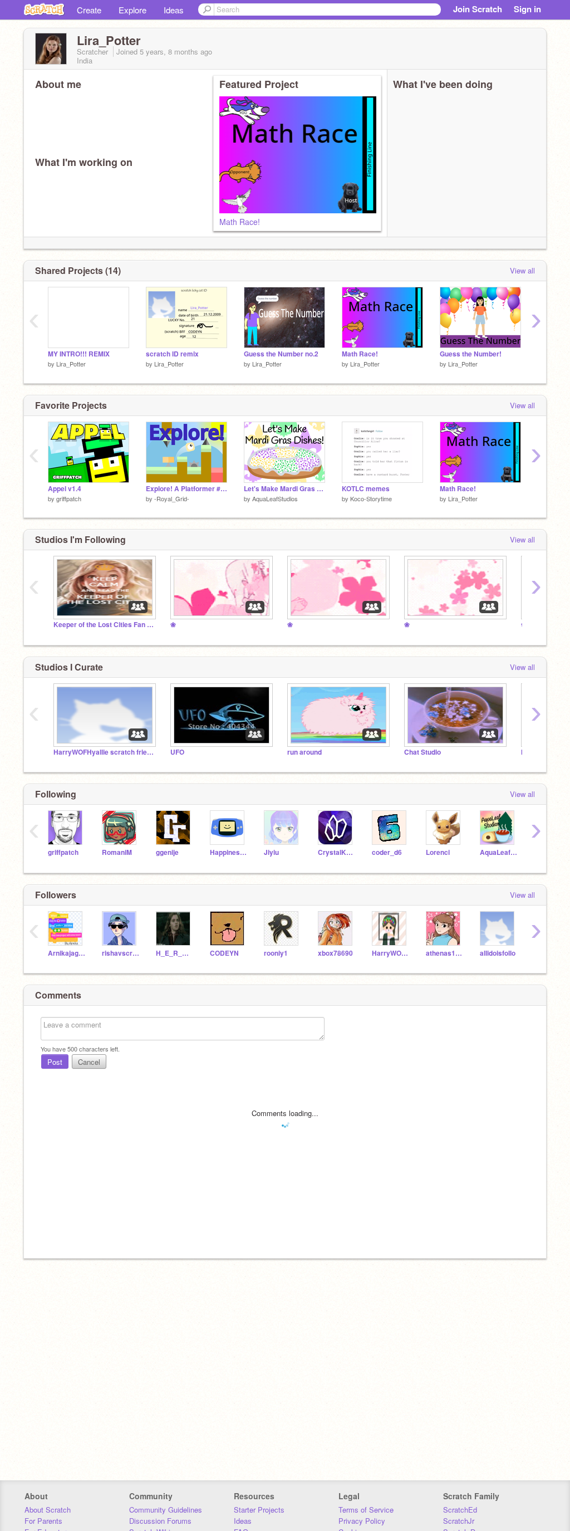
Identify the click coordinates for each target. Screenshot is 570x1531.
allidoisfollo (497, 953)
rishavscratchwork (120, 953)
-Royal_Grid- (171, 498)
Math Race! (239, 221)
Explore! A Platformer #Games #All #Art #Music (186, 488)
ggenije (167, 852)
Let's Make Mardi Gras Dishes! (284, 488)
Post (54, 1061)
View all (522, 270)
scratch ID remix (172, 354)
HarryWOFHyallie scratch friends (103, 752)
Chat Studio (422, 752)
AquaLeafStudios (275, 498)
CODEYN (224, 953)
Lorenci (438, 852)
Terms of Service (366, 1509)
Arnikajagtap (66, 953)
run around (304, 752)
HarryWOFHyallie (390, 953)
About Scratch (47, 1509)
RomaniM (117, 852)
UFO (177, 752)
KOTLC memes (366, 488)
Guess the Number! (471, 354)
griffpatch (68, 498)
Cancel (89, 1061)
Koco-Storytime (371, 498)
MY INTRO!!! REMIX (79, 354)
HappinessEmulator (228, 852)
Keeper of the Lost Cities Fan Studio (103, 624)
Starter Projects (259, 1509)
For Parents (43, 1520)
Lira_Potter (71, 363)
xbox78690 (335, 953)
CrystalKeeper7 (336, 852)
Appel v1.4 (64, 488)
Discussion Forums (160, 1520)
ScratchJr (458, 1520)
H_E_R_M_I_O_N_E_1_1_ (174, 953)
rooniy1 (276, 953)
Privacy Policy (361, 1520)
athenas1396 (444, 953)
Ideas (174, 10)
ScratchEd (460, 1509)
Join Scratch (477, 9)
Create (89, 10)
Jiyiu (271, 852)
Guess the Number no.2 (281, 354)
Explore (132, 10)
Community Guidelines (165, 1509)
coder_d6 (387, 852)
